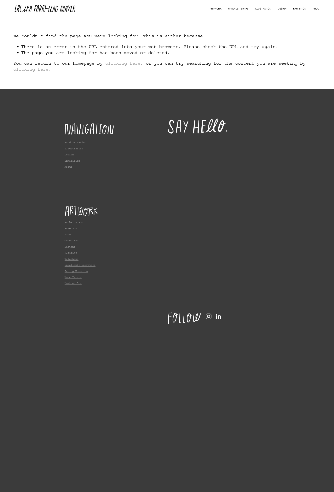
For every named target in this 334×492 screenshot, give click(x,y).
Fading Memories (76, 271)
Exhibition (299, 8)
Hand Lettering (238, 8)
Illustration (263, 8)
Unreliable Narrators (80, 265)
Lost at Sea (73, 283)
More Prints (73, 277)
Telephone (71, 259)
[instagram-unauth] (208, 316)
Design (282, 8)
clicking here (123, 63)
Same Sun (71, 228)
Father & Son (74, 222)
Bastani (70, 246)
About (317, 8)
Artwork (216, 8)
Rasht (68, 234)
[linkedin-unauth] (218, 316)
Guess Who (71, 240)
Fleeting (71, 252)
